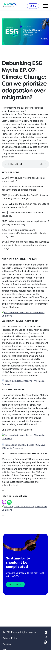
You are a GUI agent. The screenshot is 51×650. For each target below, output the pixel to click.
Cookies (7, 644)
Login (33, 6)
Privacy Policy (10, 638)
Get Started (15, 584)
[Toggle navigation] (45, 6)
